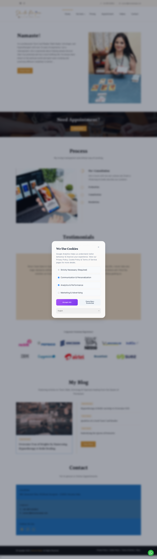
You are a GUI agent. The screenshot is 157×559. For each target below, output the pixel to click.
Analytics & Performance (72, 285)
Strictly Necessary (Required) (74, 270)
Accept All (66, 302)
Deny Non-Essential (90, 302)
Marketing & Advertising (72, 293)
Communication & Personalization (76, 277)
